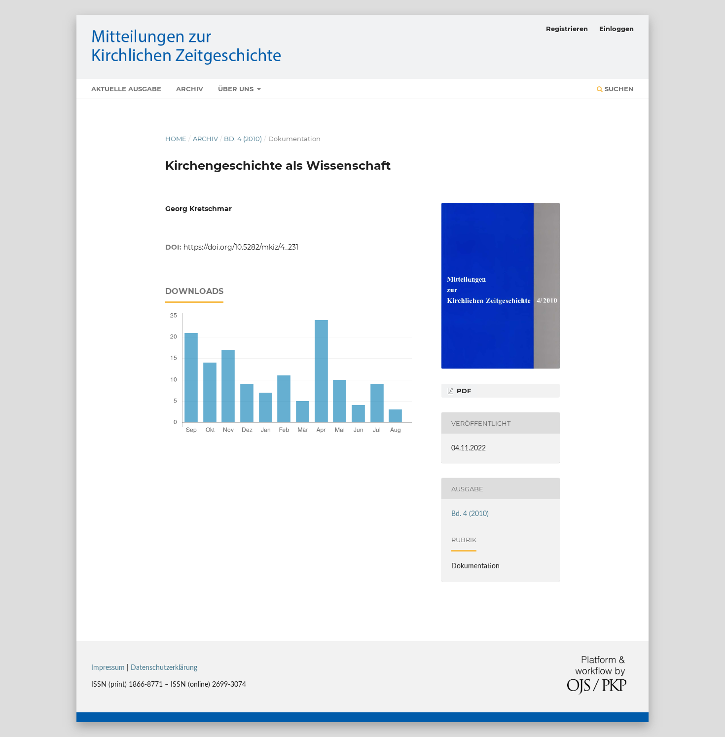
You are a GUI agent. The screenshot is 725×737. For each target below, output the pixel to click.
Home (175, 139)
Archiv (189, 89)
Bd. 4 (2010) (243, 139)
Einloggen (616, 29)
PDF (463, 391)
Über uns (236, 89)
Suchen (618, 89)
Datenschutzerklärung (164, 667)
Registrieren (567, 29)
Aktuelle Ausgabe (126, 89)
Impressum (108, 667)
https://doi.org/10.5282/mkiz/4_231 (240, 247)
